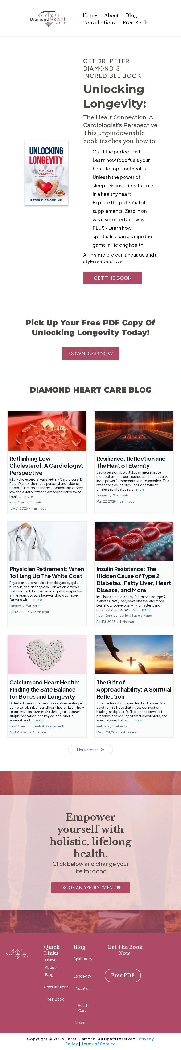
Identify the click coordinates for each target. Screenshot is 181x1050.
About (111, 15)
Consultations (98, 23)
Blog (131, 15)
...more (27, 496)
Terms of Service (98, 1043)
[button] (47, 462)
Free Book (135, 23)
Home (89, 15)
